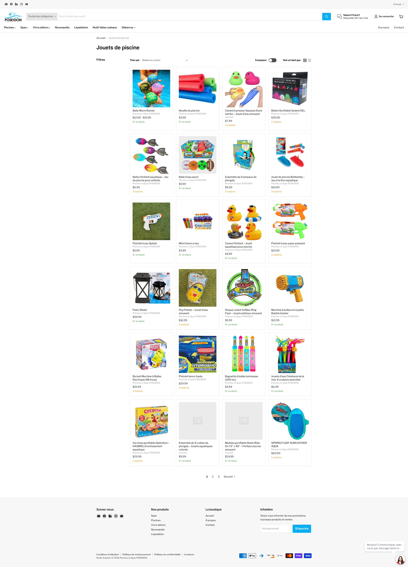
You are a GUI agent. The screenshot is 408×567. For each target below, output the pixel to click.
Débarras (128, 27)
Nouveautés (62, 27)
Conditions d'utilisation (107, 554)
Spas (23, 27)
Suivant (228, 476)
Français (397, 4)
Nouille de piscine (189, 110)
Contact (399, 27)
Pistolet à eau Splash (145, 243)
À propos (383, 27)
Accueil (100, 38)
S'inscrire (302, 528)
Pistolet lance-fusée (190, 376)
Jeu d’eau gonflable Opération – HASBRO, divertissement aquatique (151, 446)
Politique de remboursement (136, 554)
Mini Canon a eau (189, 243)
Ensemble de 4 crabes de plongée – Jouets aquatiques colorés (195, 446)
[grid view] (305, 60)
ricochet (229, 117)
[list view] (309, 60)
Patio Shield (140, 309)
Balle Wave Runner (144, 110)
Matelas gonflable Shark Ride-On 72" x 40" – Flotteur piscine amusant (243, 446)
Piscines (9, 27)
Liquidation (81, 27)
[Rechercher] (326, 16)
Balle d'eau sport (188, 176)
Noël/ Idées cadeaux (105, 27)
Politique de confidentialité (167, 554)
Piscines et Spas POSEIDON (146, 113)
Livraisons (189, 554)
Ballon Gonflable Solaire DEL (288, 110)
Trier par (134, 60)
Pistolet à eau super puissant (288, 243)
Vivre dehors (41, 27)
